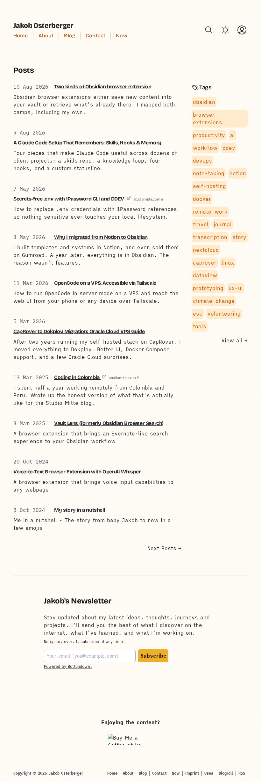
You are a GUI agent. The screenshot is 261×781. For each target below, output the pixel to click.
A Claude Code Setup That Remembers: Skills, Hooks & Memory (87, 143)
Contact (95, 36)
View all (235, 340)
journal (223, 224)
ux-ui (236, 288)
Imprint (192, 773)
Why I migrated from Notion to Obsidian (101, 237)
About (46, 36)
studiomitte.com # (148, 199)
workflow (205, 148)
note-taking (208, 173)
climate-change (214, 301)
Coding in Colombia (77, 377)
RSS (241, 773)
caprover (204, 262)
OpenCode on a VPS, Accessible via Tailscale (105, 283)
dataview (205, 275)
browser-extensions (207, 119)
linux (228, 262)
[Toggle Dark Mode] (225, 30)
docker (202, 199)
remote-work (210, 211)
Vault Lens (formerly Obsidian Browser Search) (109, 423)
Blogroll (226, 773)
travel (200, 224)
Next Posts (164, 548)
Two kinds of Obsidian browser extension (102, 87)
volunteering (224, 313)
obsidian (204, 102)
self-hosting (209, 186)
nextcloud (206, 250)
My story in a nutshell (79, 510)
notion (237, 173)
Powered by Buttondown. (68, 666)
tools (199, 326)
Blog (69, 36)
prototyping (208, 288)
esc (197, 313)
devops (202, 160)
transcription (210, 237)
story (239, 237)
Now (121, 36)
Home (20, 36)
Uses (208, 773)
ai (232, 135)
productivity (209, 135)
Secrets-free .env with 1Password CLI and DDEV (69, 199)
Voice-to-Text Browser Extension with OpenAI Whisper (77, 472)
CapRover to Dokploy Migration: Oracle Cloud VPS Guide (79, 331)
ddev (228, 148)
